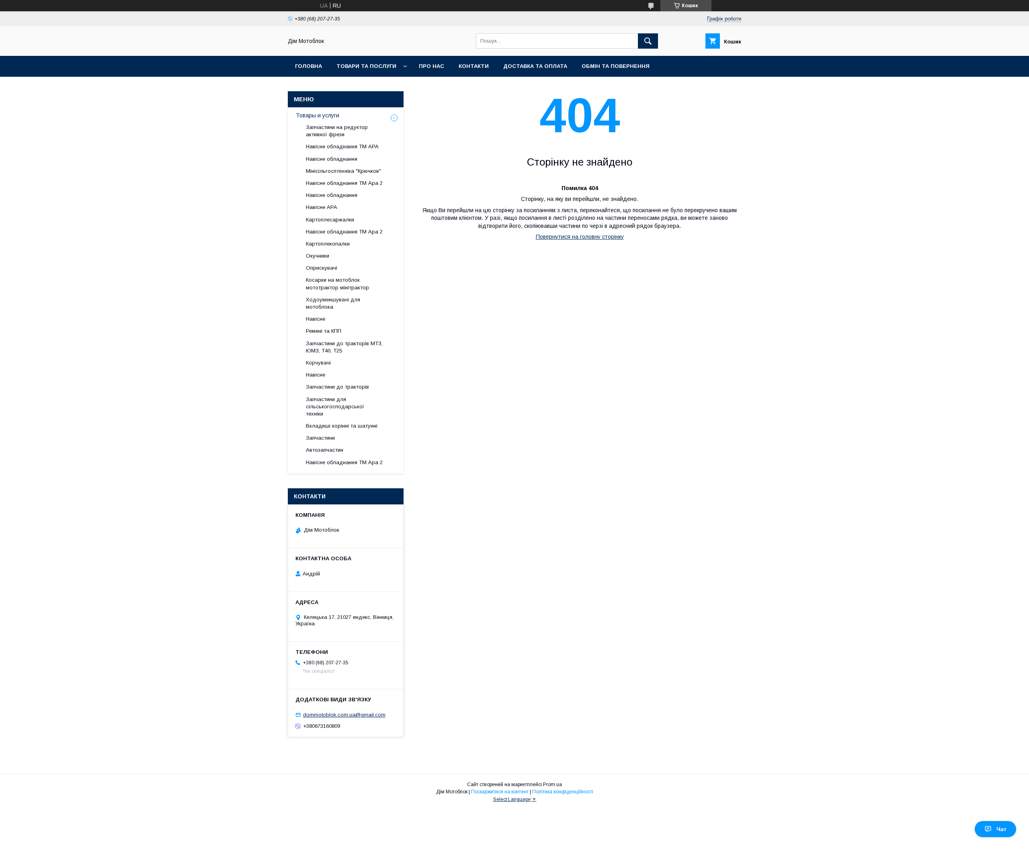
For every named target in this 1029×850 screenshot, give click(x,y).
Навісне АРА (321, 207)
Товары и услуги (317, 115)
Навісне (315, 319)
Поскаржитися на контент (500, 792)
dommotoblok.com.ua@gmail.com (344, 715)
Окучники (317, 256)
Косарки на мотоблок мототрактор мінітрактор (337, 283)
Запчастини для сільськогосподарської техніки (335, 406)
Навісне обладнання (331, 159)
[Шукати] (648, 41)
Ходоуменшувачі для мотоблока (333, 303)
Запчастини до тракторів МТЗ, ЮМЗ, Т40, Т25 (344, 347)
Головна (308, 66)
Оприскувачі (321, 268)
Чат (1001, 829)
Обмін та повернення (616, 66)
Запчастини (320, 438)
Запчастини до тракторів (337, 387)
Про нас (431, 66)
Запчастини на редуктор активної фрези (337, 130)
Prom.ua (552, 784)
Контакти (474, 66)
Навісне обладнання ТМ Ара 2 (344, 183)
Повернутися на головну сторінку (580, 236)
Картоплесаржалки (330, 220)
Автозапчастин (324, 450)
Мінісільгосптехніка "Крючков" (343, 171)
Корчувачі (318, 363)
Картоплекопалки (328, 244)
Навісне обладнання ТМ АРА (342, 146)
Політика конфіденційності (562, 792)
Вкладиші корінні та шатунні (341, 426)
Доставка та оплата (535, 66)
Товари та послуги (366, 66)
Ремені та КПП (323, 331)
